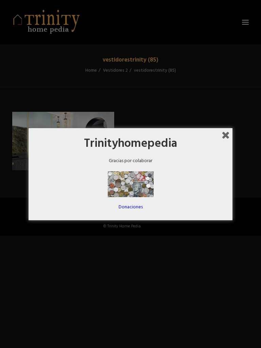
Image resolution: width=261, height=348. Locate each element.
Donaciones (131, 207)
